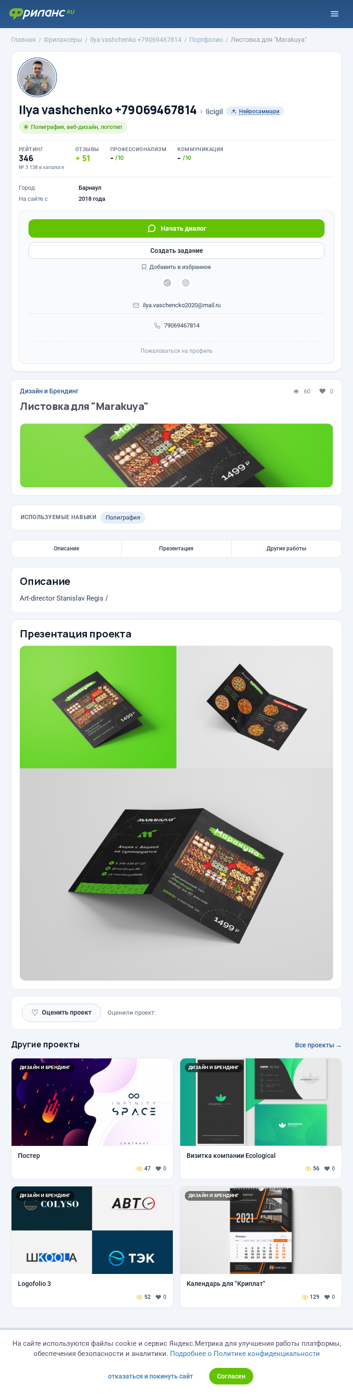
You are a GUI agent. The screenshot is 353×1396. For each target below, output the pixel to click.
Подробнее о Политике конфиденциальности (245, 1353)
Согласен (231, 1376)
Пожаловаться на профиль (177, 351)
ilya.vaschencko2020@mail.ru (182, 305)
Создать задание (176, 250)
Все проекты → (318, 1045)
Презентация (176, 548)
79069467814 (181, 325)
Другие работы (287, 548)
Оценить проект (61, 1012)
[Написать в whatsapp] (186, 283)
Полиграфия (123, 517)
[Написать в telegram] (167, 283)
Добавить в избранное (179, 266)
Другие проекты (45, 1044)
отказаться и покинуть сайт (150, 1376)
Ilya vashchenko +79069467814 (108, 110)
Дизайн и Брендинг (49, 391)
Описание (66, 548)
